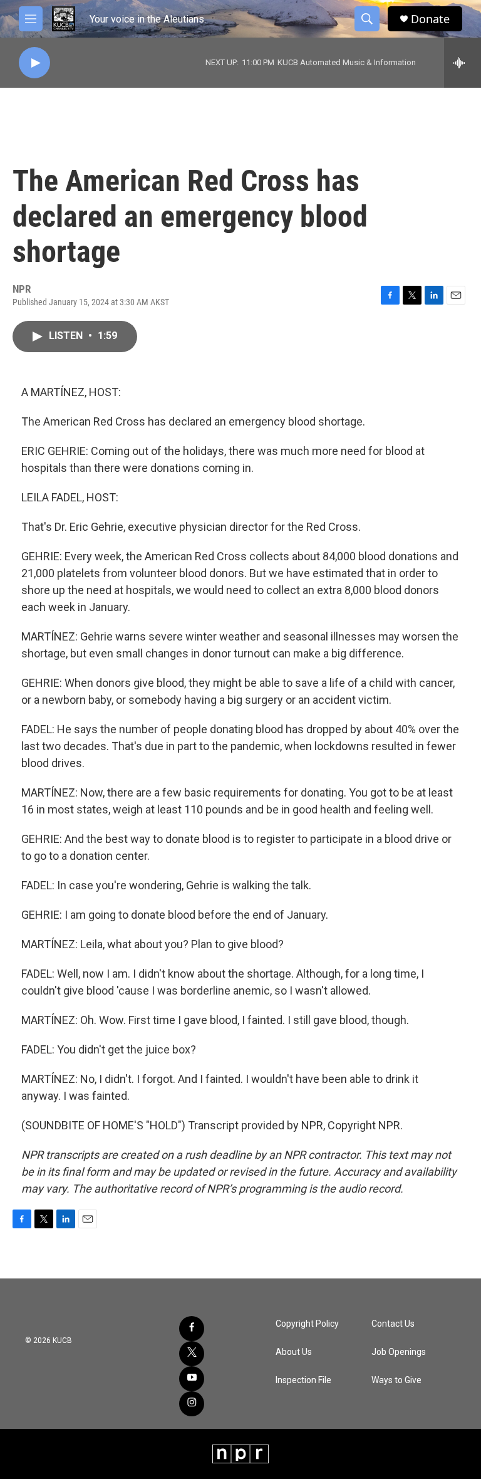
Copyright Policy (307, 1324)
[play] (34, 63)
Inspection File (303, 1380)
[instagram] (191, 1403)
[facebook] (191, 1328)
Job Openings (398, 1352)
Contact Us (393, 1324)
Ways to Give (396, 1380)
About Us (294, 1352)
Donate (430, 19)
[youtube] (191, 1378)
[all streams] (462, 63)
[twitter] (191, 1353)
